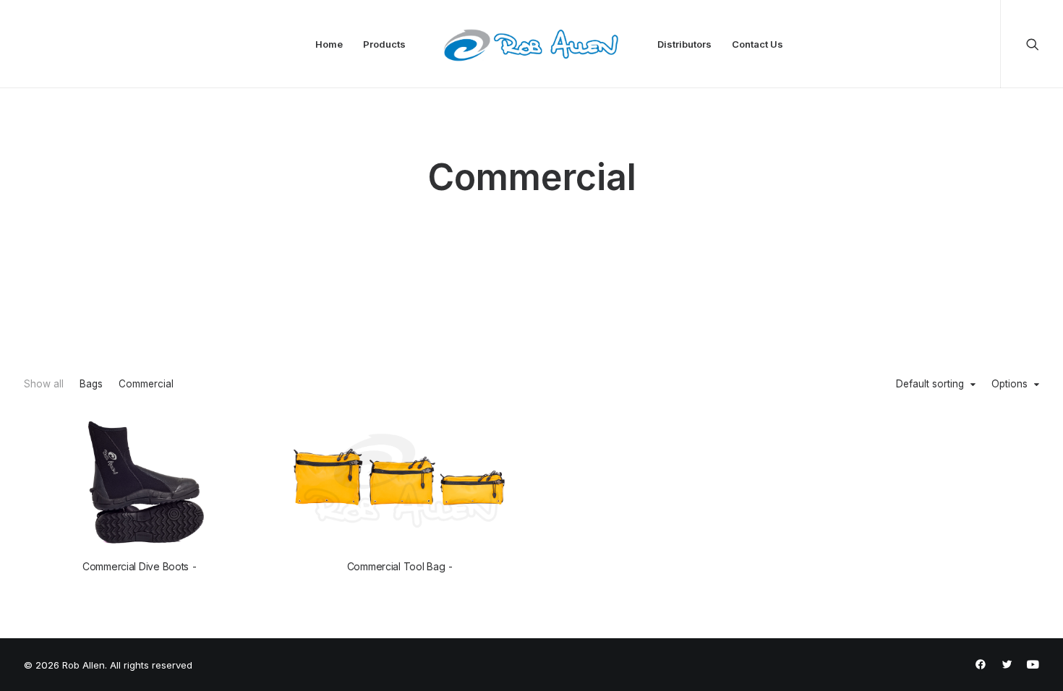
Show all (44, 384)
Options (1009, 384)
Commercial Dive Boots (135, 566)
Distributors (684, 44)
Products (384, 44)
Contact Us (757, 44)
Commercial (146, 384)
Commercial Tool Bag (396, 566)
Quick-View (241, 432)
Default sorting (930, 384)
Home (329, 44)
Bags (91, 384)
